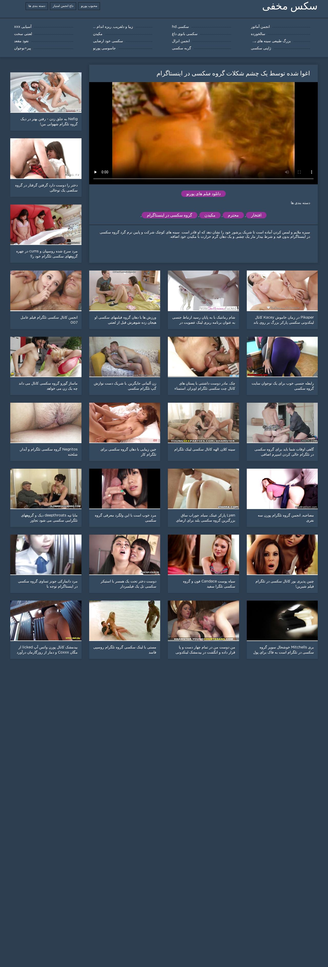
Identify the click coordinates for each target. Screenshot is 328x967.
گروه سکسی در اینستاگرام (169, 215)
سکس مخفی (290, 6)
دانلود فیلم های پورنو (203, 194)
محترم (233, 215)
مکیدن (210, 215)
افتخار (256, 215)
